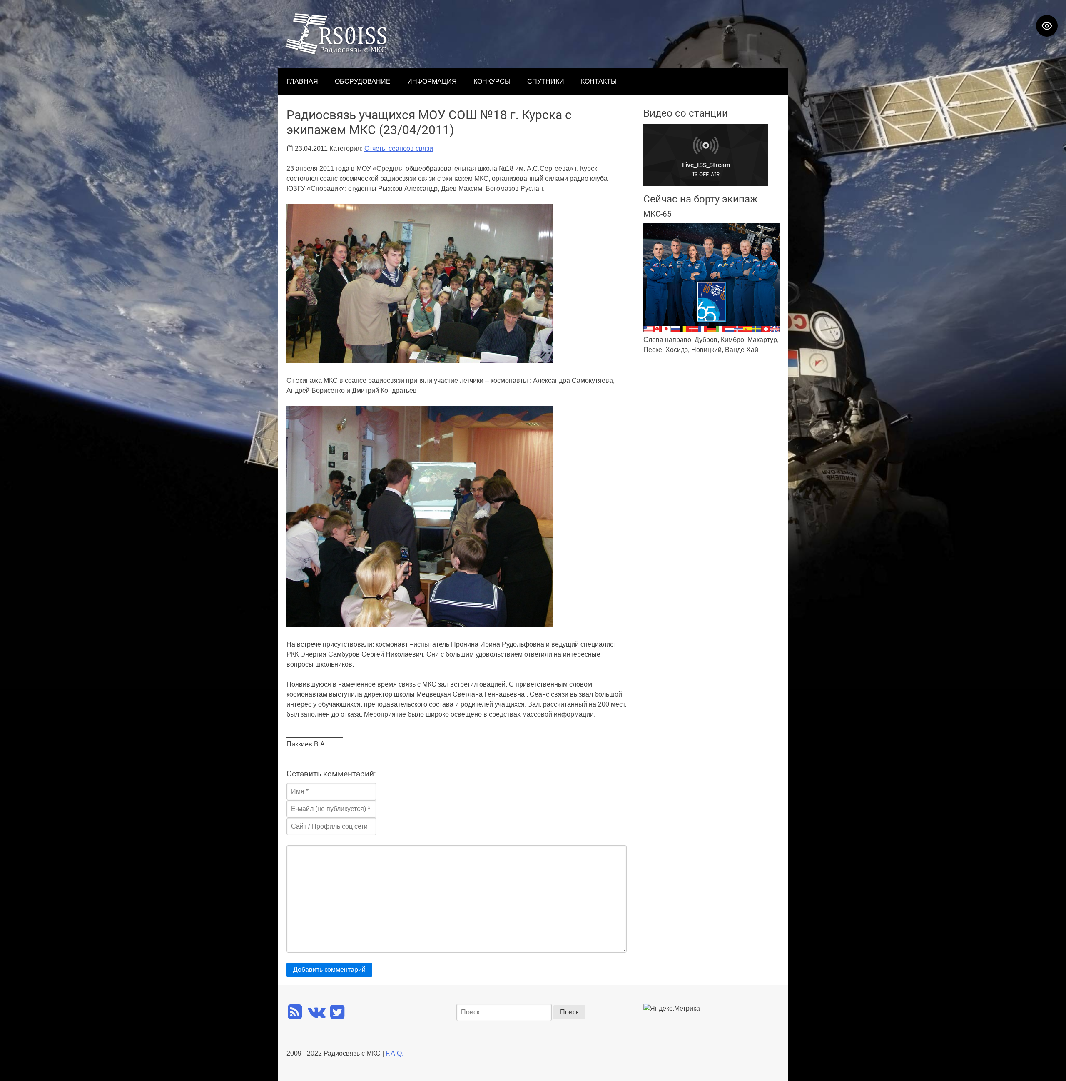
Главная (302, 81)
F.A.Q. (394, 1053)
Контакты (599, 81)
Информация (432, 81)
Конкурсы (492, 81)
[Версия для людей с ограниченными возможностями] (1047, 26)
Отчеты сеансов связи (398, 148)
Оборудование (363, 81)
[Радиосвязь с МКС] (336, 52)
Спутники (545, 81)
